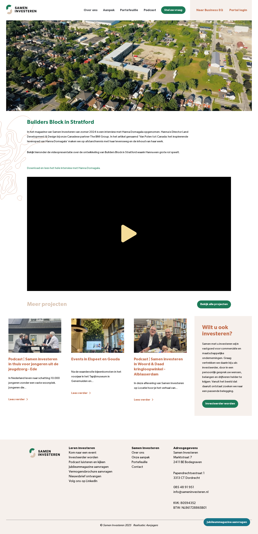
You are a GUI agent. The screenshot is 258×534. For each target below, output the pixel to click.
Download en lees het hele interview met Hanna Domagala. (63, 168)
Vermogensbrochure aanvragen (90, 471)
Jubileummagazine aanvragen (227, 522)
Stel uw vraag (173, 10)
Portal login (238, 10)
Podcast (150, 10)
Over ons (91, 10)
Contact (137, 467)
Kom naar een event (82, 452)
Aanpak (109, 10)
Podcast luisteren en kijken (87, 462)
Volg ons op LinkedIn (83, 481)
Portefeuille (129, 10)
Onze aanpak (141, 457)
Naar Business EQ (209, 10)
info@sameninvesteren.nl (191, 492)
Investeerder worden (220, 403)
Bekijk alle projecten (214, 304)
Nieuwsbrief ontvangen (85, 476)
